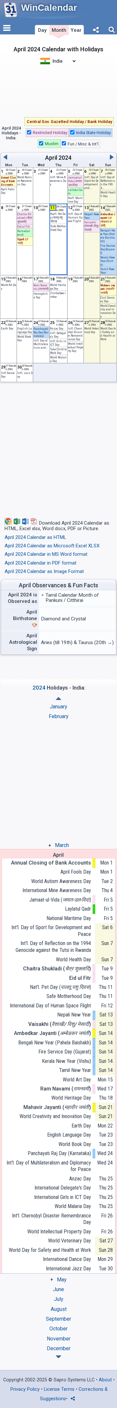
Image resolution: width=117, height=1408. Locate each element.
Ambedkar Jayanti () (52, 1033)
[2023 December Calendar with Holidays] (58, 698)
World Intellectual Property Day (75, 347)
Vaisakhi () (59, 1024)
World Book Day (74, 1144)
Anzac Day (56, 328)
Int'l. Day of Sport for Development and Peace (51, 930)
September (58, 1319)
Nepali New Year (74, 1015)
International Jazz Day (68, 1268)
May (62, 1280)
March (62, 845)
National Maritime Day (68, 918)
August (59, 1309)
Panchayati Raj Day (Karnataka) (59, 1153)
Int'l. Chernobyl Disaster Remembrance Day (75, 334)
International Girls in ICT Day (62, 1197)
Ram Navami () (65, 1089)
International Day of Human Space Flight (50, 1006)
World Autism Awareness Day (24, 180)
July (58, 1299)
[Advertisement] (58, 90)
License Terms (59, 1389)
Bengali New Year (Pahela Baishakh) (107, 236)
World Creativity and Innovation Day (108, 311)
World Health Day (73, 959)
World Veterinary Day (69, 1241)
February (59, 716)
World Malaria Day (73, 1206)
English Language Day (24, 330)
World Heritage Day (58, 286)
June (58, 1289)
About (105, 1380)
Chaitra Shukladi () (57, 969)
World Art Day (77, 1080)
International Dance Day (67, 1259)
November (59, 1339)
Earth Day (7, 328)
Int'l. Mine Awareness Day (58, 180)
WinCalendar (49, 8)
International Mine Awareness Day (56, 890)
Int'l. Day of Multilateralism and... (40, 344)
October (58, 1329)
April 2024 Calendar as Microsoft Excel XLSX (52, 546)
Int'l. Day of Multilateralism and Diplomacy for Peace (48, 1166)
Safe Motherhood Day (68, 996)
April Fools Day (75, 872)
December (59, 1348)
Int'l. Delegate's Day (58, 334)
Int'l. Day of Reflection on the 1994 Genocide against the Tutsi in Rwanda (53, 946)
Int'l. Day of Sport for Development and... (91, 182)
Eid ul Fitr (23, 226)
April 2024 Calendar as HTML (35, 537)
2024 (65, 158)
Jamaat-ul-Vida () (60, 900)
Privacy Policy (25, 1389)
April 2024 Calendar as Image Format (44, 571)
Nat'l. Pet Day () (60, 987)
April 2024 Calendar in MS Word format (46, 554)
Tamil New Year (75, 1070)
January (58, 707)
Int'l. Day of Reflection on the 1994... (107, 182)
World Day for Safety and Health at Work (108, 334)
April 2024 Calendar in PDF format (40, 563)
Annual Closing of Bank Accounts (51, 863)
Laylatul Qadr (78, 909)
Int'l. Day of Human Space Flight (75, 217)
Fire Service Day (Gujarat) (64, 1052)
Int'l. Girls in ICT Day (58, 342)
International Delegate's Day (62, 1188)
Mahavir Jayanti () (57, 1107)
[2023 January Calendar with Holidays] (58, 1356)
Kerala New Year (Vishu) (66, 1061)
